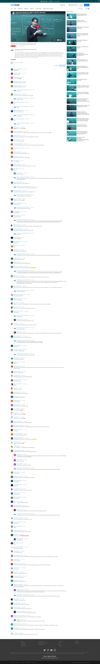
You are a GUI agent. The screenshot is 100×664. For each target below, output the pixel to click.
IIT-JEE (22, 641)
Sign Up (86, 5)
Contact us (62, 5)
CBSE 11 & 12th (23, 645)
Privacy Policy (27, 662)
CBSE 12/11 (20, 8)
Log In (80, 5)
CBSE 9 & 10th (23, 644)
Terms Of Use (33, 662)
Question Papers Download (48, 8)
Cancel (56, 65)
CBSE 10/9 (26, 8)
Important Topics (41, 644)
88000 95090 (52, 656)
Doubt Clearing (38, 8)
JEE (11, 8)
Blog (59, 644)
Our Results (77, 641)
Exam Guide (61, 641)
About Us (12, 662)
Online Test (32, 8)
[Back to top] (96, 660)
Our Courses (17, 662)
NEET (15, 8)
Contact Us (22, 662)
